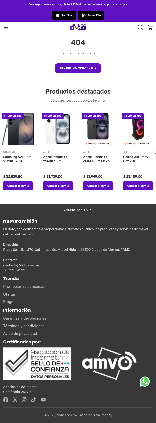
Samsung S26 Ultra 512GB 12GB (17, 159)
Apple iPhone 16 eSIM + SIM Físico (96, 159)
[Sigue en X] (15, 399)
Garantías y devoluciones (25, 318)
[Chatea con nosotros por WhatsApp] (148, 384)
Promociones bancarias (23, 286)
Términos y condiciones (24, 326)
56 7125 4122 (14, 270)
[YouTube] (43, 399)
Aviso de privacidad (20, 333)
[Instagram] (24, 399)
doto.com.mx (67, 415)
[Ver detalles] (70, 363)
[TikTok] (34, 399)
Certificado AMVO (17, 392)
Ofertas (9, 294)
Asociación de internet (20, 387)
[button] (140, 27)
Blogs (8, 302)
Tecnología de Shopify (95, 415)
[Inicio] (78, 27)
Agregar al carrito (18, 185)
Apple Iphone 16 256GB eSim (55, 159)
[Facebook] (6, 399)
